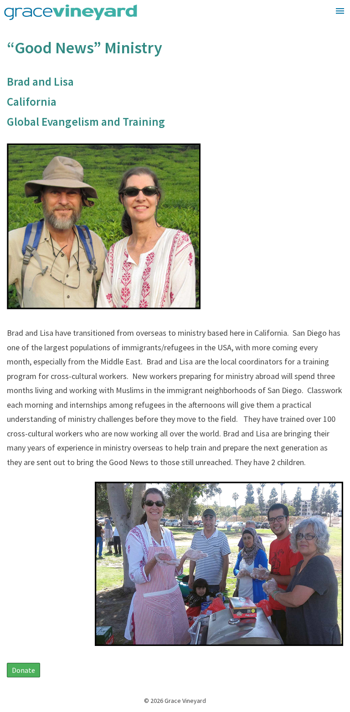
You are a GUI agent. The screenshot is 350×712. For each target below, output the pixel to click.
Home (327, 31)
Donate (23, 670)
